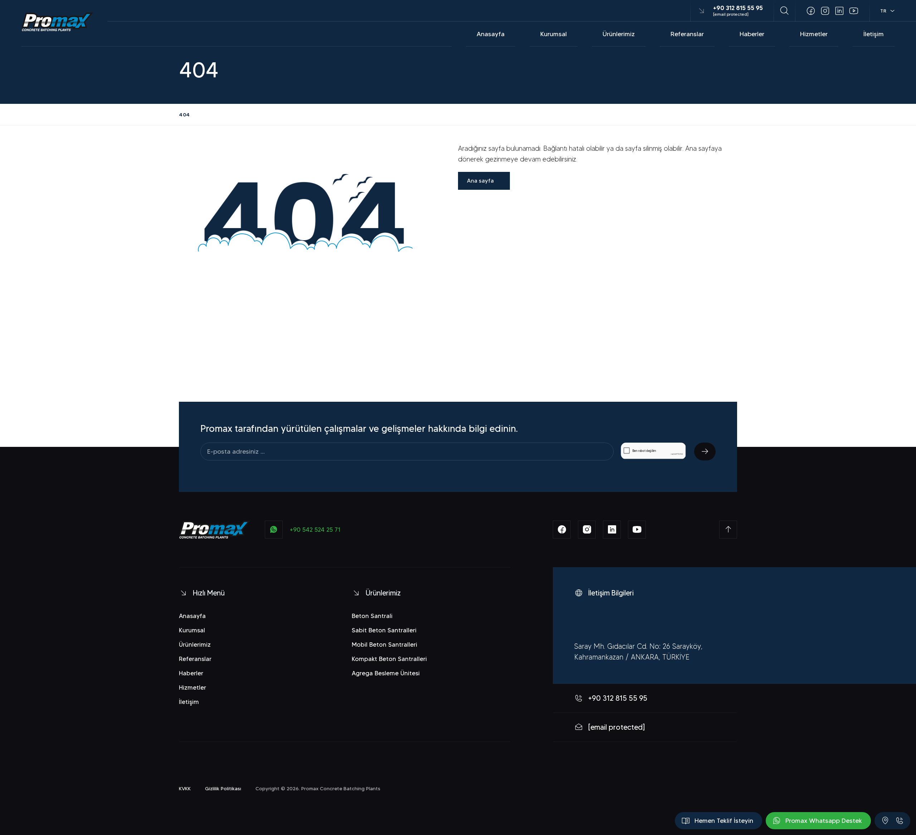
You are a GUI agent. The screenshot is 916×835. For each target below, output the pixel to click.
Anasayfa (491, 34)
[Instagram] (825, 11)
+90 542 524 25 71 (315, 529)
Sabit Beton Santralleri (384, 630)
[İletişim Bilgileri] (885, 821)
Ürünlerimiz (619, 34)
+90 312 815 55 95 (738, 7)
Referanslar (687, 34)
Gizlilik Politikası (223, 788)
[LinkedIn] (839, 11)
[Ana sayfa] (57, 22)
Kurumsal (553, 34)
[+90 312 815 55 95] (899, 821)
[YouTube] (854, 11)
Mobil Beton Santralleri (384, 644)
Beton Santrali (372, 615)
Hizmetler (814, 34)
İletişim (873, 34)
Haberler (752, 34)
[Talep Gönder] (705, 451)
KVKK (185, 788)
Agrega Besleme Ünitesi (386, 673)
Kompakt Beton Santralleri (389, 658)
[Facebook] (811, 11)
